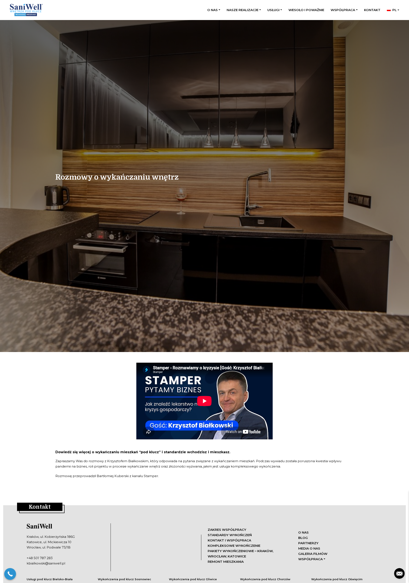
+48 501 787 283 (40, 558)
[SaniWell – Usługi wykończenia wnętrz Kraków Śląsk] (26, 10)
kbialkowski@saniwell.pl (46, 563)
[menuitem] (393, 10)
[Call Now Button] (10, 574)
